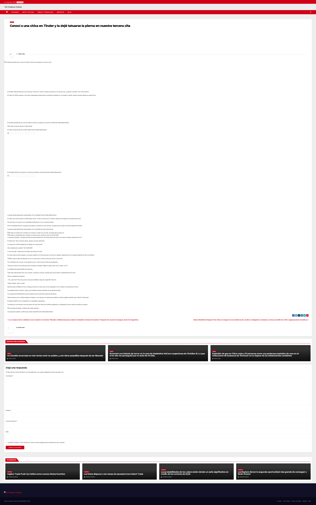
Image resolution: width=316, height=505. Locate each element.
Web (7, 432)
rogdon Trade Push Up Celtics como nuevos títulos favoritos (36, 474)
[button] (310, 12)
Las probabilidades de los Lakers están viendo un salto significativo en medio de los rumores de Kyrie (194, 473)
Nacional (9, 471)
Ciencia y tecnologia (45, 12)
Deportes (60, 12)
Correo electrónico (11, 421)
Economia (15, 12)
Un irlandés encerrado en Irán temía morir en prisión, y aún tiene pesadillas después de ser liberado (55, 355)
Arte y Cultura (28, 12)
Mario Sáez (21, 54)
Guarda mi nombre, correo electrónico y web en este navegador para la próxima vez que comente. (36, 442)
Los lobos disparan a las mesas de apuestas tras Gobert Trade (113, 474)
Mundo (11, 22)
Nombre (8, 410)
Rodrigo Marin (13, 477)
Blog (70, 12)
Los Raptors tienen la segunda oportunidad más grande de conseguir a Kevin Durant (272, 473)
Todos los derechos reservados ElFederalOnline (15, 501)
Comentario (9, 376)
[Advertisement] (59, 40)
